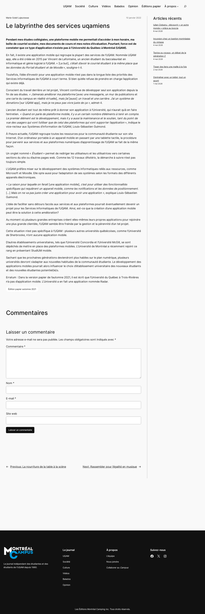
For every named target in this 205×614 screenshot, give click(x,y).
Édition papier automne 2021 (22, 289)
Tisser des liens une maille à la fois (170, 66)
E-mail (11, 398)
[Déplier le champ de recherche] (185, 6)
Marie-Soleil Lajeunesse (17, 17)
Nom (10, 383)
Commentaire (15, 346)
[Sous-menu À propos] (178, 6)
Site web (11, 413)
